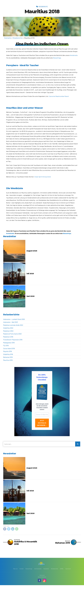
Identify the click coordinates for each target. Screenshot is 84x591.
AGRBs (61, 568)
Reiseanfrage (57, 58)
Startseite (7, 38)
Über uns (15, 568)
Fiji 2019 (6, 345)
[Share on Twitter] (8, 529)
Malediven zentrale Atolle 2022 (13, 325)
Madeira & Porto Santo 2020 (12, 334)
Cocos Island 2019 (9, 348)
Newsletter (46, 568)
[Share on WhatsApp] (16, 529)
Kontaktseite (73, 55)
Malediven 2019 (8, 337)
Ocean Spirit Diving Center (42, 177)
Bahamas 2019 (8, 357)
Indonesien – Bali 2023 (10, 322)
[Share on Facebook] (4, 529)
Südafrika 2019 (8, 354)
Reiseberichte (43, 6)
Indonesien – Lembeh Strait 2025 (14, 319)
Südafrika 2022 (8, 328)
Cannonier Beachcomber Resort (59, 96)
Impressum (68, 568)
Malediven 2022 (8, 331)
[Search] (77, 444)
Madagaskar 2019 (9, 343)
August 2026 (31, 251)
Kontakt (22, 568)
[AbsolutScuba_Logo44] (42, 563)
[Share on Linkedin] (12, 529)
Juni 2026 (30, 296)
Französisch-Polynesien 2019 (12, 340)
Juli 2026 (30, 274)
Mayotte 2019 (7, 351)
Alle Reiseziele (37, 568)
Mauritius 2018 (8, 360)
